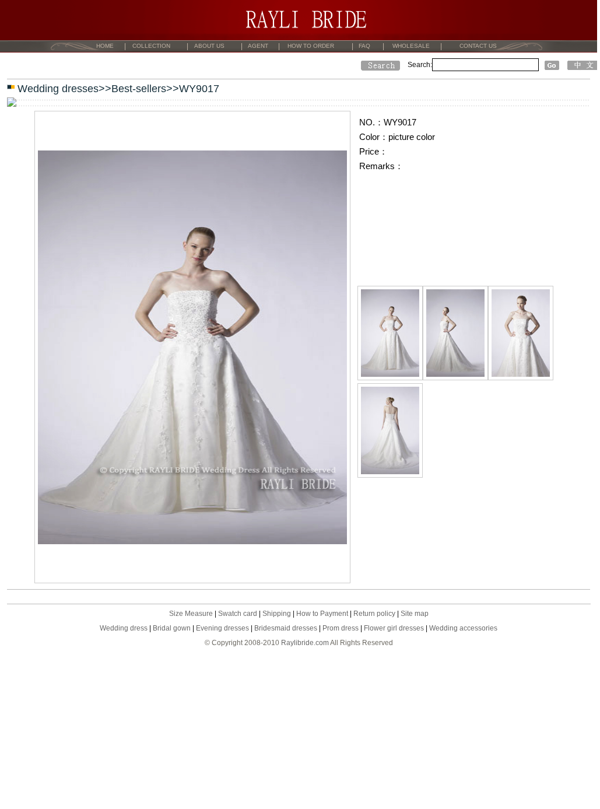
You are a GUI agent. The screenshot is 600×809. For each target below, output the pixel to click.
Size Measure (191, 614)
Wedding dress (124, 628)
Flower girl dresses (394, 628)
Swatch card (237, 614)
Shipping (276, 614)
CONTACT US (478, 46)
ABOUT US (209, 46)
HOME (105, 46)
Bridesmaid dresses (285, 628)
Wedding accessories (463, 628)
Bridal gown (172, 628)
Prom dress (340, 628)
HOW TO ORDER (310, 46)
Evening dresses (222, 628)
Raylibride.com (305, 643)
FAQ (364, 46)
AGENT (258, 46)
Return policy (374, 614)
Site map (415, 614)
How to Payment (322, 614)
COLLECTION (151, 46)
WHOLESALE (411, 46)
